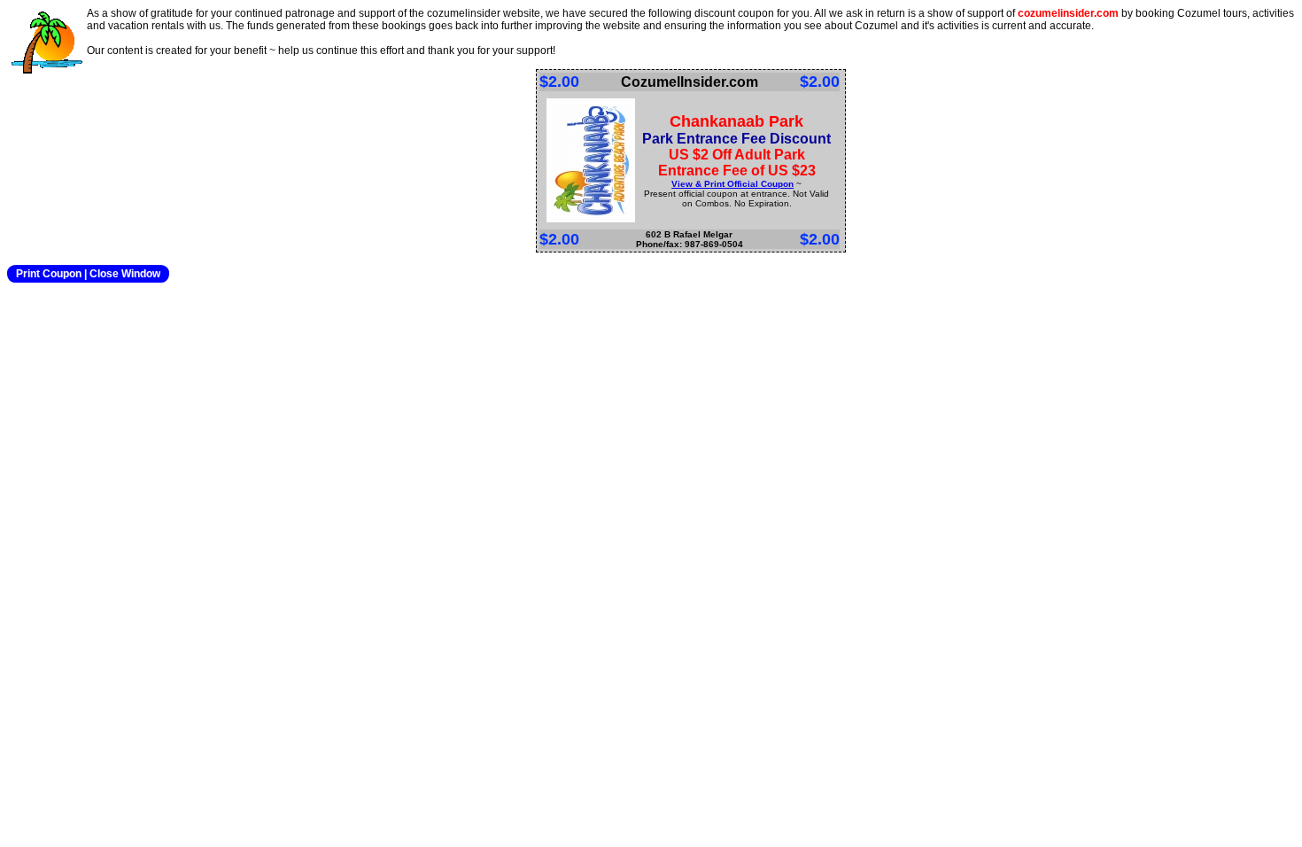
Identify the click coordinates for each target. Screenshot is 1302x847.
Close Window (124, 274)
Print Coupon (48, 274)
